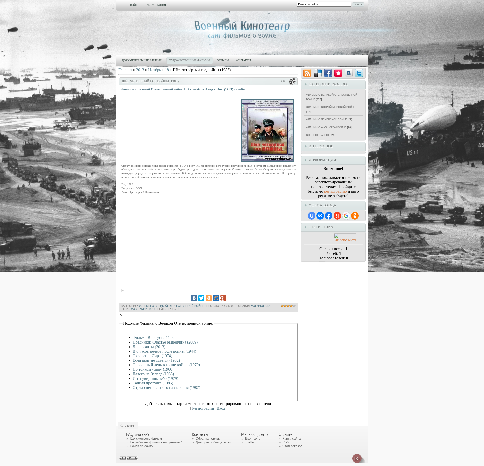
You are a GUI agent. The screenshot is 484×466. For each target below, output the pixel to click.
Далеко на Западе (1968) (153, 374)
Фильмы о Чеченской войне (326, 119)
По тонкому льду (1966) (153, 369)
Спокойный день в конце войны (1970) (166, 365)
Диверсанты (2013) (149, 347)
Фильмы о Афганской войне (326, 127)
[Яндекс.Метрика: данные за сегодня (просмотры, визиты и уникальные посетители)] (345, 237)
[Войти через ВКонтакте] (320, 216)
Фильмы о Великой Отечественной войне (171, 305)
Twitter (250, 442)
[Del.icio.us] (318, 73)
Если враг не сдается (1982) (156, 360)
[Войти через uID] (311, 216)
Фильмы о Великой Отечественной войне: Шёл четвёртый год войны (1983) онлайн (183, 89)
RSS (285, 442)
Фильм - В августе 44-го (153, 337)
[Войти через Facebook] (328, 216)
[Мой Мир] (216, 298)
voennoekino (261, 305)
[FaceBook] (328, 73)
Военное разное (318, 135)
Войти (135, 4)
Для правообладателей (213, 442)
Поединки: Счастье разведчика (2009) (165, 342)
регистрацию (335, 191)
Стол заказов (292, 446)
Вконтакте (252, 438)
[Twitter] (201, 298)
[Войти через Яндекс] (337, 216)
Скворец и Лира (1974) (152, 356)
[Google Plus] (223, 298)
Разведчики (138, 308)
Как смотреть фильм (146, 438)
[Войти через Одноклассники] (355, 216)
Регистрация (156, 4)
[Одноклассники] (209, 298)
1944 (152, 308)
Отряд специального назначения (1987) (166, 387)
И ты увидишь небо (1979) (155, 378)
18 (167, 70)
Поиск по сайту (141, 446)
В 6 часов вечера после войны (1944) (164, 351)
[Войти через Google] (346, 216)
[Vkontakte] (349, 73)
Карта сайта (291, 438)
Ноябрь (154, 70)
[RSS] (307, 73)
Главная (125, 70)
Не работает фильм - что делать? (156, 442)
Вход (221, 408)
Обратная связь (208, 438)
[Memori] (338, 73)
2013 (140, 70)
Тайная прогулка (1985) (153, 383)
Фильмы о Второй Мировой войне (330, 107)
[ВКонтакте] (194, 298)
